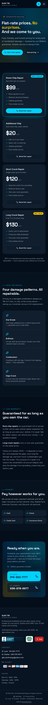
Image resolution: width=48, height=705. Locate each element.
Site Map (18, 696)
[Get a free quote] (38, 4)
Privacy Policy (30, 696)
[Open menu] (44, 4)
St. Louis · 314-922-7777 (11, 651)
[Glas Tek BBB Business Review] (13, 639)
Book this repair (25, 111)
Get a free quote (13, 52)
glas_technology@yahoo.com (13, 657)
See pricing (31, 52)
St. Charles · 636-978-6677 (12, 654)
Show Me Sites (26, 702)
